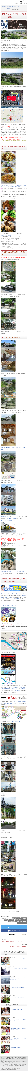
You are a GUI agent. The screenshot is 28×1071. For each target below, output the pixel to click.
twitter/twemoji (17, 1064)
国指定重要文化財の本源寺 (8, 689)
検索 (21, 3)
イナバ (18, 918)
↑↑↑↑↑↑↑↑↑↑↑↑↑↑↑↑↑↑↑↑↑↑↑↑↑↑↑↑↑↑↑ (13, 593)
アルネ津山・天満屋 (11, 518)
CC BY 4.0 (16, 1065)
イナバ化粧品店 (7, 8)
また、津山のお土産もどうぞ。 (8, 520)
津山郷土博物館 (20, 571)
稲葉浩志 (24, 921)
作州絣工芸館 (22, 687)
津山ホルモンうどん (22, 919)
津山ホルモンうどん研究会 (14, 186)
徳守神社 (4, 685)
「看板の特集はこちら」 (16, 721)
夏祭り (12, 919)
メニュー (16, 3)
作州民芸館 (16, 598)
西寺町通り (17, 690)
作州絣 (5, 919)
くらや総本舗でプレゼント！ (10, 605)
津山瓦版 (4, 2)
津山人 (10, 921)
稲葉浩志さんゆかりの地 (22, 922)
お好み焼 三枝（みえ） (6, 185)
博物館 (9, 919)
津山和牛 (13, 921)
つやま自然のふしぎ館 (6, 571)
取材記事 (9, 6)
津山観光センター (5, 516)
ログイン (25, 3)
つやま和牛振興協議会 (6, 235)
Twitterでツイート (15, 927)
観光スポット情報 (15, 6)
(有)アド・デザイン (20, 1068)
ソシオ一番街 (8, 597)
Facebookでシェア (14, 931)
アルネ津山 (14, 918)
